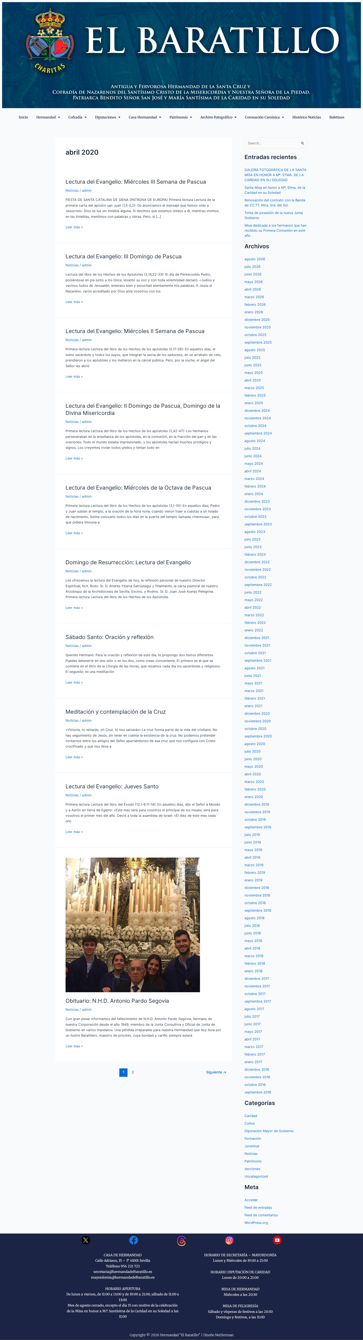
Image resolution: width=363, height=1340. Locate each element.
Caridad (251, 1116)
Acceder (251, 1200)
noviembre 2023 (258, 509)
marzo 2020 (254, 782)
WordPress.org (256, 1222)
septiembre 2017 (258, 1001)
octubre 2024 (255, 426)
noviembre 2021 (257, 645)
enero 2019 (253, 880)
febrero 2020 (255, 789)
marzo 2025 (254, 388)
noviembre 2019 (257, 812)
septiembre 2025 (258, 342)
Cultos (250, 1123)
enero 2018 (253, 971)
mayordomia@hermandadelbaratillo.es (123, 1277)
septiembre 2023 (258, 524)
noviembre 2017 (257, 986)
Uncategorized (256, 1176)
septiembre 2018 (258, 910)
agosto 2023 (255, 532)
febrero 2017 (255, 1054)
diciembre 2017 (257, 978)
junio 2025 (253, 365)
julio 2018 (252, 925)
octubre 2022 (255, 577)
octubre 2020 (255, 728)
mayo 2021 (253, 683)
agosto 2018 (254, 918)
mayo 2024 (254, 463)
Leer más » (74, 226)
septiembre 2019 (258, 827)
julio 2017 (252, 1016)
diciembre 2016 (257, 1069)
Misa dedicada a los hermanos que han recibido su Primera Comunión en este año (275, 230)
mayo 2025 (254, 373)
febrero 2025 (255, 395)
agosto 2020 (255, 744)
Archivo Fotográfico (216, 117)
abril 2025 (253, 380)
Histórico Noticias (306, 117)
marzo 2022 (254, 615)
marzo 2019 (254, 865)
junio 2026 (253, 274)
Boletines (336, 117)
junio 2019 (253, 842)
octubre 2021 (255, 653)
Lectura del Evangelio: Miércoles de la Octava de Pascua (138, 487)
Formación (253, 1138)
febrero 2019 (255, 872)
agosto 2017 (254, 1009)
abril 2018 (252, 948)
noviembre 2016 (257, 1077)
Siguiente (216, 1072)
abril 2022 (253, 607)
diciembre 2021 (257, 638)
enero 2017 (253, 1062)
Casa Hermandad (143, 117)
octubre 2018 (255, 903)
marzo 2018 (254, 956)
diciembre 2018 (257, 888)
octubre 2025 (255, 335)
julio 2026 (252, 266)
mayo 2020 (254, 766)
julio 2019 (252, 835)
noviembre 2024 (258, 418)
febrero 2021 (255, 698)
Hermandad (46, 117)
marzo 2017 (254, 1047)
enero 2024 (254, 494)
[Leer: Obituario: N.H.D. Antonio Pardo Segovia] (133, 924)
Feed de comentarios (261, 1215)
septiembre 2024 (258, 433)
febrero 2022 (255, 622)
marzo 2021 (254, 691)
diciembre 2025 (257, 319)
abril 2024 (253, 471)
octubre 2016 (255, 1084)
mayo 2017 (253, 1031)
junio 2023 (253, 547)
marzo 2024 (254, 479)
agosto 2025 (255, 350)
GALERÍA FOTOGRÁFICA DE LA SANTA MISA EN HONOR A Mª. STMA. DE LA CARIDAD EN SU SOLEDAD (275, 175)
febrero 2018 (255, 963)
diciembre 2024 (257, 410)
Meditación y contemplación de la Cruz (116, 711)
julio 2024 (252, 448)
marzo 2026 (254, 297)
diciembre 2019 (257, 804)
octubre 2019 (255, 819)
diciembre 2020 (257, 713)
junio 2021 (253, 675)
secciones (252, 1169)
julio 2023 (252, 539)
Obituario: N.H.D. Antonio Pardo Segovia (117, 1000)
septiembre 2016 (258, 1092)
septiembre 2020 (258, 736)
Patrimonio (179, 117)
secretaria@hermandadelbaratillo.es (122, 1272)
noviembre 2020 (258, 721)
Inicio (23, 117)
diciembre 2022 (257, 562)
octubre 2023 (255, 516)
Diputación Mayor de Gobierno (269, 1131)
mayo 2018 (253, 941)
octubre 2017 (255, 994)
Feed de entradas (258, 1207)
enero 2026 (254, 312)
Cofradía (75, 117)
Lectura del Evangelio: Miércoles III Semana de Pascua (136, 181)
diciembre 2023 (257, 501)
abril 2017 (252, 1039)
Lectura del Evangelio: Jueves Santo (112, 786)
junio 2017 (253, 1024)
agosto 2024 (255, 441)
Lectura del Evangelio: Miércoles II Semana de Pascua (135, 331)
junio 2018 (253, 933)
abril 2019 (252, 857)
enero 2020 (254, 797)
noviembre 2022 (258, 569)
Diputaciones (105, 117)
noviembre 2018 (257, 895)
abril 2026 (253, 289)
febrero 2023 (255, 554)
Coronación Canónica (262, 117)
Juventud (252, 1146)
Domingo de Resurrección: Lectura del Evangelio (128, 562)
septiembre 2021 (258, 660)
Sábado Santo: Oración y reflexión (110, 637)
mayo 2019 (253, 850)
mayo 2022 (254, 600)
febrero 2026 (255, 304)
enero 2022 (254, 630)
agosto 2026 (255, 259)
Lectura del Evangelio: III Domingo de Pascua (124, 256)
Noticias (72, 190)
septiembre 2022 (258, 585)
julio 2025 (252, 357)
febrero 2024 (255, 486)
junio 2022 (253, 592)
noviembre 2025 (258, 327)
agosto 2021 (254, 668)
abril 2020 (253, 774)
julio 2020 (252, 751)
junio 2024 (253, 456)
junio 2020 (253, 759)
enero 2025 (254, 403)
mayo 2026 (254, 282)
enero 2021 (253, 706)
